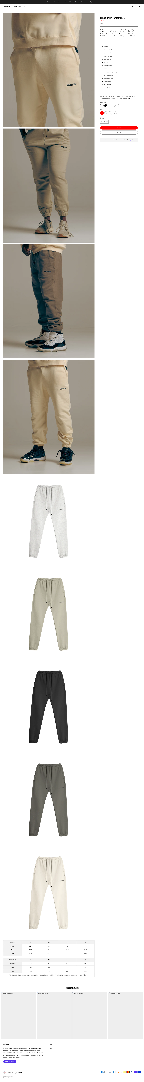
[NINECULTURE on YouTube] (21, 1072)
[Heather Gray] (117, 105)
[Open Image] (48, 70)
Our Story (20, 6)
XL (114, 113)
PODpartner (102, 21)
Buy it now (119, 127)
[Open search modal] (132, 6)
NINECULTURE (11, 1076)
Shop (15, 6)
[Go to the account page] (136, 6)
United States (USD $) (10, 1072)
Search (51, 1048)
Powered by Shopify (6, 1077)
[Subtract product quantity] (101, 121)
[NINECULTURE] (7, 6)
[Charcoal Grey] (109, 105)
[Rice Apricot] (113, 105)
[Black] (105, 105)
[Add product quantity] (107, 121)
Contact (25, 6)
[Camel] (101, 105)
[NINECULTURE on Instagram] (19, 1072)
